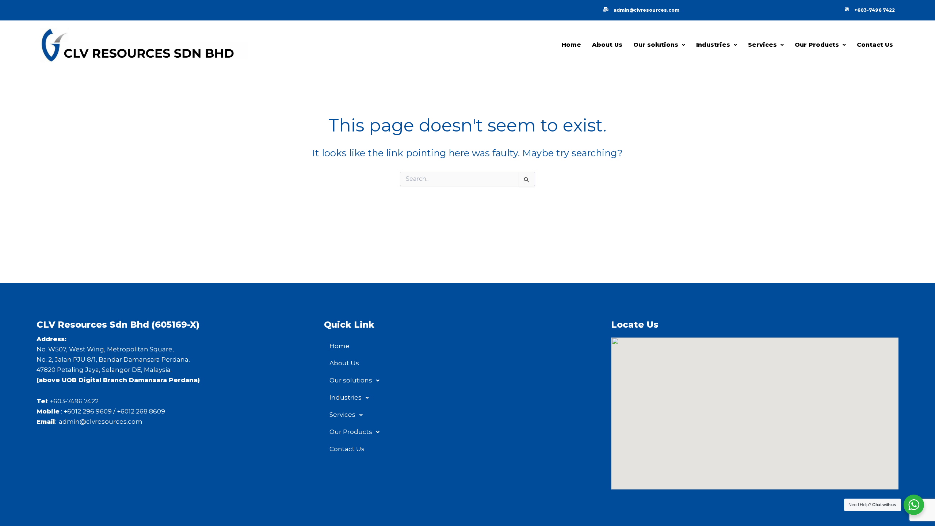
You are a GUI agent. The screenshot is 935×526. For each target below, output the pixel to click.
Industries (713, 44)
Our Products (817, 44)
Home (571, 44)
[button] (659, 45)
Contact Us (875, 44)
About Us (607, 44)
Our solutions (655, 44)
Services (762, 44)
